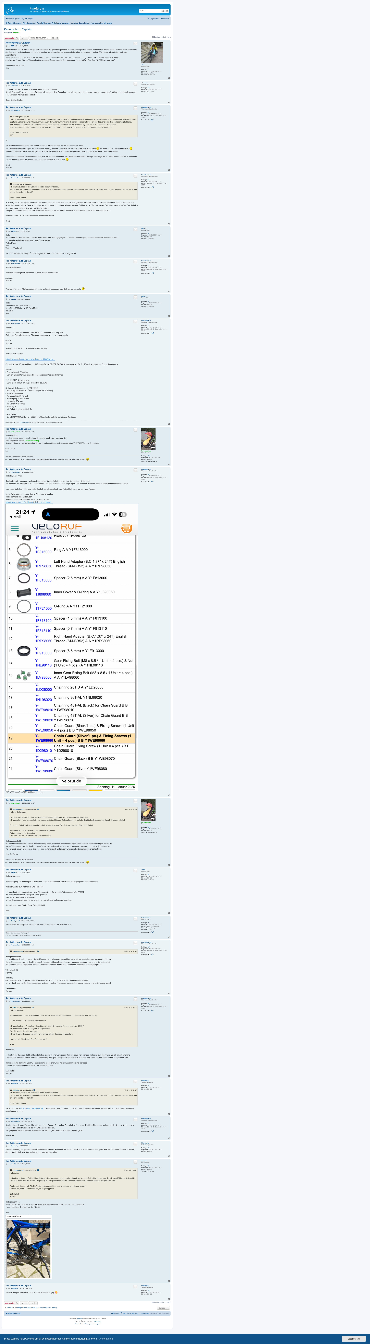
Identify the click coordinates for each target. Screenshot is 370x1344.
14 (149, 88)
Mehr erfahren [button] (105, 1338)
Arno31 (143, 228)
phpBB (79, 1318)
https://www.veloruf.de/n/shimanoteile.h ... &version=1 (28, 502)
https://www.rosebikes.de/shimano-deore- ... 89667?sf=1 (29, 359)
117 (149, 112)
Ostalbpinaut (145, 918)
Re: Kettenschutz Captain (18, 83)
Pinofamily (145, 1080)
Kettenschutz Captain (18, 29)
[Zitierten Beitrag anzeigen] (38, 809)
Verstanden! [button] (354, 1339)
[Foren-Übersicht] (17, 9)
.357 (142, 64)
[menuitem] (21, 18)
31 (149, 1085)
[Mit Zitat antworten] (135, 43)
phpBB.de (97, 1321)
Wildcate (16, 33)
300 (149, 456)
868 (149, 922)
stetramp (144, 83)
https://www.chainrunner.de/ (31, 1108)
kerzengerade (146, 451)
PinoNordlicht (146, 107)
